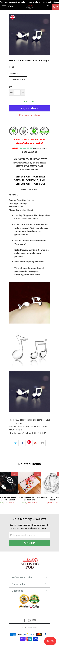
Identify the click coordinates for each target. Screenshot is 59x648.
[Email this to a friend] (43, 443)
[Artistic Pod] (29, 7)
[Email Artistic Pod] (34, 620)
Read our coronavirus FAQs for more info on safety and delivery (29, 2)
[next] (47, 34)
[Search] (48, 6)
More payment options (29, 115)
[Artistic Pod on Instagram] (29, 620)
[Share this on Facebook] (23, 443)
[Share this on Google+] (35, 443)
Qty (10, 87)
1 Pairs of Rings (17, 79)
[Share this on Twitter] (16, 443)
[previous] (11, 34)
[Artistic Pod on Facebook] (25, 620)
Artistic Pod (32, 628)
